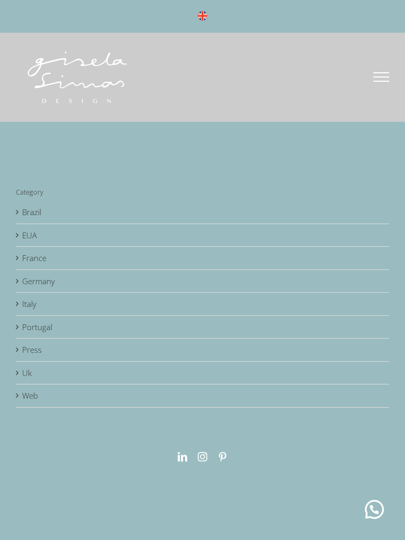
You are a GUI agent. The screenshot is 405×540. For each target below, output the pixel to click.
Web (30, 395)
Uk (27, 373)
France (34, 258)
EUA (29, 235)
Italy (29, 303)
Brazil (31, 212)
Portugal (37, 327)
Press (32, 349)
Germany (38, 281)
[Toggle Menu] (381, 77)
